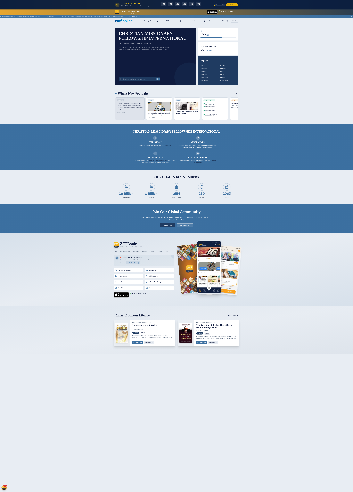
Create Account (167, 225)
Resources (185, 21)
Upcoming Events (185, 225)
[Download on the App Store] (212, 12)
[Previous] (233, 93)
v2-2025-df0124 (132, 263)
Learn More (230, 5)
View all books (232, 315)
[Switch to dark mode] (223, 21)
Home (152, 21)
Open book (139, 342)
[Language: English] (227, 21)
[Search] (144, 21)
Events (208, 21)
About (160, 21)
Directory (196, 21)
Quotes (34, 16)
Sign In (234, 21)
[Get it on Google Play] (226, 12)
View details (149, 342)
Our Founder (172, 21)
